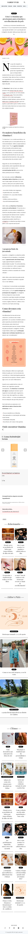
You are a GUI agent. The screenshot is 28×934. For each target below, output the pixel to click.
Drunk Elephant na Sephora (11, 473)
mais (24, 6)
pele (4, 519)
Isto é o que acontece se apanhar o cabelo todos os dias (21, 549)
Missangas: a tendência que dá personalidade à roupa (21, 754)
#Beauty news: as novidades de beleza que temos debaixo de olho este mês (8, 549)
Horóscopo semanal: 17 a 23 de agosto (14, 634)
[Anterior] (3, 450)
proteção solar (8, 95)
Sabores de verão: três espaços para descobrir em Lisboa (7, 784)
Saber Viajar (14, 709)
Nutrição (7, 867)
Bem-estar (4, 6)
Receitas (19, 6)
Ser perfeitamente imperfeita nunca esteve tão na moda (7, 844)
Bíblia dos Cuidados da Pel (10, 101)
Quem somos (14, 925)
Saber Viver (5, 58)
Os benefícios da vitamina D (10, 511)
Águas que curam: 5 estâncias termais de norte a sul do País (21, 784)
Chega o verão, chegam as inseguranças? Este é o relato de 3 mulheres (7, 905)
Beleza (10, 6)
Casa (8, 746)
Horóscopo (14, 631)
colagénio (5, 221)
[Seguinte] (25, 450)
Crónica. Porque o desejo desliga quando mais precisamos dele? (21, 875)
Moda (14, 6)
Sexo (20, 807)
